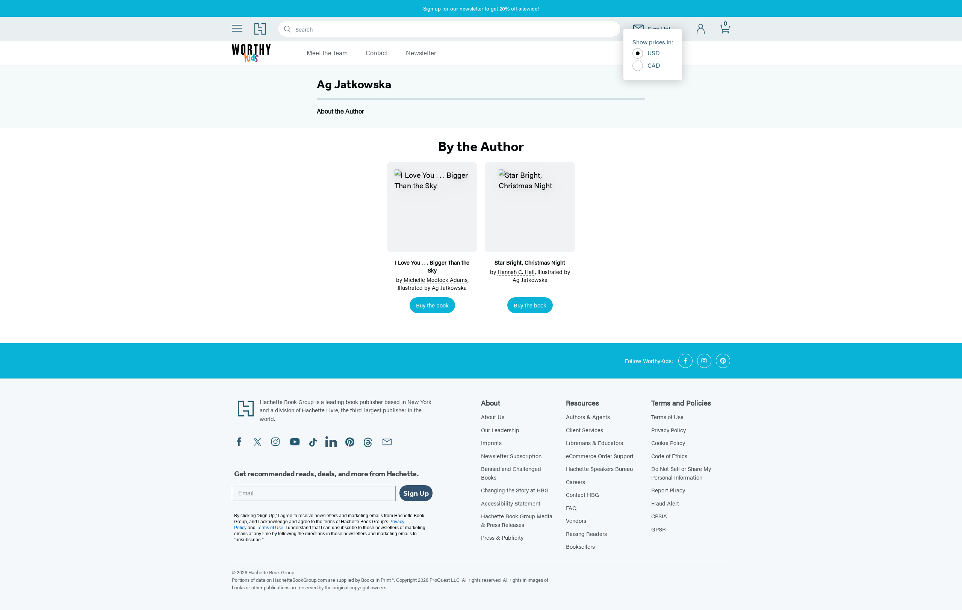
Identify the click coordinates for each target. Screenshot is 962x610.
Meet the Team (327, 53)
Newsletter (421, 53)
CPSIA (659, 516)
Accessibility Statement (510, 503)
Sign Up (416, 493)
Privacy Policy (668, 430)
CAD (653, 65)
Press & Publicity (502, 537)
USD (653, 52)
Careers (575, 482)
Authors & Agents (588, 417)
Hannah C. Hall (516, 271)
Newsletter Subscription (511, 456)
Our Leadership (500, 430)
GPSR (658, 529)
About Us (492, 417)
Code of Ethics (669, 456)
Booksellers (580, 546)
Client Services (584, 430)
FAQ (571, 508)
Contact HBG (582, 494)
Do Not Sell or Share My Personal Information (681, 473)
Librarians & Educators (594, 443)
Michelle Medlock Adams (435, 279)
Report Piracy (668, 490)
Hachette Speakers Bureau (599, 468)
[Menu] (237, 28)
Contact (377, 53)
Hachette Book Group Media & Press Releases (516, 520)
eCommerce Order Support (600, 456)
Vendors (576, 520)
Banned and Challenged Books (511, 473)
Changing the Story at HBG (515, 490)
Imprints (491, 443)
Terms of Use (667, 417)
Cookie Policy (668, 443)
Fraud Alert (665, 503)
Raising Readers (586, 533)
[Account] (701, 29)
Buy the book (432, 305)
